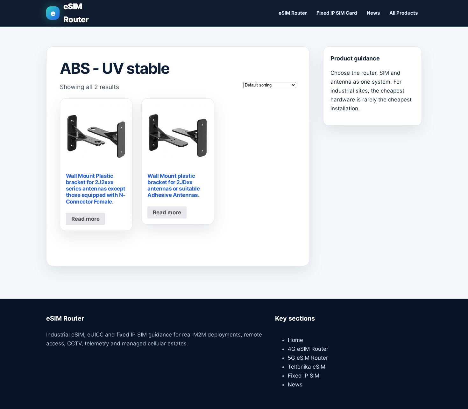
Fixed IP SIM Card (336, 13)
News (373, 13)
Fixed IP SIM (303, 375)
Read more (85, 219)
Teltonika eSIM (306, 367)
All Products (403, 13)
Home (295, 340)
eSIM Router (293, 13)
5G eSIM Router (308, 358)
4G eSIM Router (308, 349)
